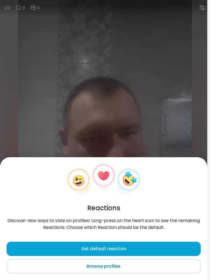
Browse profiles (104, 266)
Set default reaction (103, 249)
